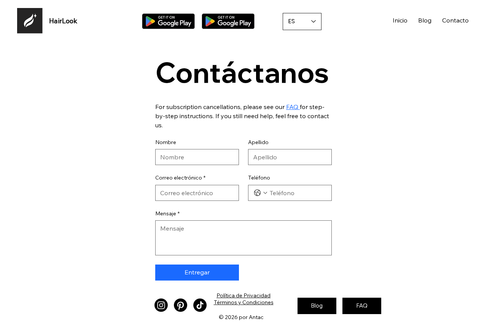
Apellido (258, 142)
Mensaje (167, 213)
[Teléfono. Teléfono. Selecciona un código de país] (260, 192)
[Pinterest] (180, 305)
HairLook (63, 20)
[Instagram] (161, 305)
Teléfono (259, 177)
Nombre (165, 142)
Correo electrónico (180, 177)
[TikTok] (200, 305)
